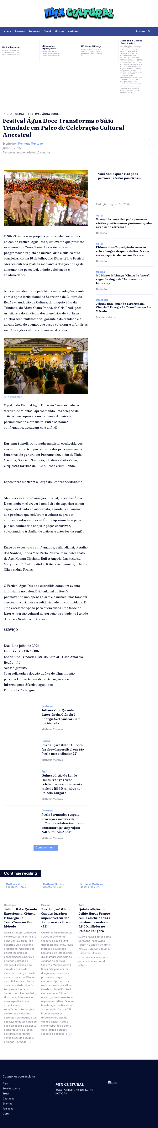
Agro (44, 771)
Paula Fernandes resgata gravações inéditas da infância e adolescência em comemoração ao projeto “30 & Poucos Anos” (62, 823)
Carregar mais (44, 847)
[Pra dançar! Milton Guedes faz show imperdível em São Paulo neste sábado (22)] (21, 750)
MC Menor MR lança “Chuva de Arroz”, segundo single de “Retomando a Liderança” (123, 279)
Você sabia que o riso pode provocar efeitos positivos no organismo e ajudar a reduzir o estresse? (124, 223)
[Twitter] (152, 150)
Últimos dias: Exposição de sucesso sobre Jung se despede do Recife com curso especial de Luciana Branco (122, 251)
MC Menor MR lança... (92, 46)
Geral (20, 114)
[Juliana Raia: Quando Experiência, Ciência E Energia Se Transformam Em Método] (151, 51)
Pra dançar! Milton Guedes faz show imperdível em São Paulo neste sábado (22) (62, 749)
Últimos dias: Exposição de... (49, 47)
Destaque (47, 706)
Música (45, 741)
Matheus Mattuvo (30, 143)
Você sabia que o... (11, 47)
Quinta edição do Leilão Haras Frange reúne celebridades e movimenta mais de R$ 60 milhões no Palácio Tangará (61, 784)
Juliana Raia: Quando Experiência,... (131, 42)
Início (7, 114)
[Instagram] (151, 142)
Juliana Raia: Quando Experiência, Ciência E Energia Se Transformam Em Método (123, 307)
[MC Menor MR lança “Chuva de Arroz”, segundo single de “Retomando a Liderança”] (112, 51)
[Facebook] (143, 142)
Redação (101, 204)
